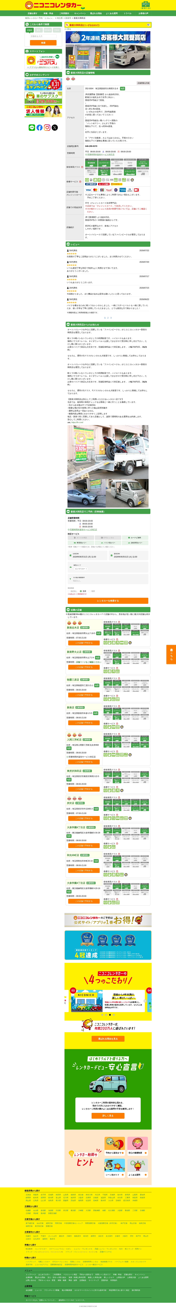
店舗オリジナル (106, 1252)
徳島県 (50, 1200)
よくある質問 (112, 13)
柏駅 (104, 1210)
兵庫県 (88, 1198)
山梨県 (135, 1195)
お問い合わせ (31, 1280)
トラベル (127, 13)
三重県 (127, 1198)
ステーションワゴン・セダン (60, 1249)
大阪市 (125, 1236)
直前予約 (29, 1265)
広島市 (28, 1239)
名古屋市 (109, 1236)
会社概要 (29, 1290)
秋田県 (58, 1195)
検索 (43, 43)
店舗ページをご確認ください (88, 662)
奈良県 (120, 1198)
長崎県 (95, 1200)
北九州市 (36, 1239)
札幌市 (28, 1236)
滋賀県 (103, 1198)
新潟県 (50, 1198)
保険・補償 (62, 1280)
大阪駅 (120, 1210)
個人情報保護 (67, 1290)
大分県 (110, 1200)
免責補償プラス (106, 1262)
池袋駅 (50, 1210)
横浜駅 (73, 1210)
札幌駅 (28, 1210)
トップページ (31, 1274)
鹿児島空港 (39, 1226)
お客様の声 (143, 13)
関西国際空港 (90, 1223)
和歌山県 (111, 1198)
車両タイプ (77, 565)
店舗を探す (32, 13)
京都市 (117, 1236)
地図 (122, 89)
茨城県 (112, 1195)
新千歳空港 (30, 1223)
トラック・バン (44, 1252)
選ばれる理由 (96, 13)
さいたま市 (52, 1236)
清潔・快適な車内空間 (77, 1277)
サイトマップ (94, 1280)
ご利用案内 (64, 13)
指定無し (74, 591)
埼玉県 (60, 18)
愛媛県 (65, 1200)
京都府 (95, 1198)
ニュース (38, 1290)
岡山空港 (133, 1223)
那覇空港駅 (52, 1213)
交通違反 (82, 1280)
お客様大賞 (131, 1277)
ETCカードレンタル (60, 1262)
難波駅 (127, 1210)
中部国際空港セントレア (73, 1223)
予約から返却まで (86, 1274)
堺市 (131, 1236)
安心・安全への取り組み (57, 1277)
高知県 (73, 1200)
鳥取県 (135, 1198)
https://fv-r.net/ (77, 422)
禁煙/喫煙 (71, 588)
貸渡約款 (104, 1280)
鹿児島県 (126, 1200)
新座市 (68, 18)
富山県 (58, 1198)
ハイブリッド (31, 1262)
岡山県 (28, 1200)
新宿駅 (43, 1210)
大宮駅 (88, 1210)
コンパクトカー (41, 1249)
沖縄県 (135, 1200)
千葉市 (43, 1236)
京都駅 (142, 1210)
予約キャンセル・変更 (46, 1280)
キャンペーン (80, 13)
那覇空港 (49, 1226)
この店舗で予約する (84, 643)
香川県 (58, 1200)
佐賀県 (88, 1200)
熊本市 (52, 1239)
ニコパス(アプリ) (41, 1265)
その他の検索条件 (79, 577)
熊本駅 (43, 1213)
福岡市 (45, 1239)
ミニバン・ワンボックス (83, 1249)
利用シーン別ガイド (103, 1274)
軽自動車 (29, 1249)
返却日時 (117, 554)
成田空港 (49, 1223)
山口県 (43, 1200)
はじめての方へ (44, 1274)
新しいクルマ (109, 1277)
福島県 (73, 1195)
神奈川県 (89, 1195)
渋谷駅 (58, 1210)
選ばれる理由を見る (108, 1039)
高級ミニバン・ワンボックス (106, 1249)
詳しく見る (108, 1115)
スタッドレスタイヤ (138, 1262)
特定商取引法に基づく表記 (119, 1290)
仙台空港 (40, 1223)
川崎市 (69, 1236)
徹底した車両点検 (94, 1277)
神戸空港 (124, 1223)
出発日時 (76, 554)
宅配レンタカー (44, 1262)
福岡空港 (29, 1226)
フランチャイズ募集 (51, 1290)
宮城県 (50, 1195)
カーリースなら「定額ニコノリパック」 (41, 1300)
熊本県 (103, 1200)
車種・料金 (48, 13)
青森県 (35, 1195)
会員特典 (29, 1277)
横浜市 (61, 1236)
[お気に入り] (149, 25)
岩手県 (43, 1195)
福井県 (73, 1198)
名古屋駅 (111, 1210)
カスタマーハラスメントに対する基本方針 (90, 1290)
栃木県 (120, 1195)
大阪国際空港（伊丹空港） (108, 1223)
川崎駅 (80, 1210)
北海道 (28, 1195)
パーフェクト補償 (121, 1262)
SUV (121, 1249)
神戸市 (138, 1236)
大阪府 (80, 1198)
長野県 (43, 1198)
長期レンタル (75, 1262)
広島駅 (28, 1213)
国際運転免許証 (56, 1265)
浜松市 (100, 1236)
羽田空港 (58, 1223)
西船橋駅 (96, 1210)
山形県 (65, 1195)
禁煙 (84, 591)
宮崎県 (118, 1200)
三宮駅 (135, 1210)
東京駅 (65, 1210)
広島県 (35, 1200)
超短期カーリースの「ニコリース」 (72, 1300)
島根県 (142, 1198)
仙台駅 (35, 1210)
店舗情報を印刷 (143, 83)
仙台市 (35, 1236)
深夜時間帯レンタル (90, 1262)
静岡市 (93, 1236)
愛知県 (142, 1195)
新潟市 (85, 1236)
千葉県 (105, 1195)
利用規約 (113, 1280)
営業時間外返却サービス (74, 1265)
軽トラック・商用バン (133, 1249)
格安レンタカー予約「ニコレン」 (39, 18)
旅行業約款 (136, 1290)
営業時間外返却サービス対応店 (100, 155)
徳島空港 (142, 1223)
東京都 (80, 1195)
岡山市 (145, 1236)
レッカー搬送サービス (94, 1265)
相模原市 (77, 1236)
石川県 (65, 1198)
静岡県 (28, 1198)
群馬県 (127, 1195)
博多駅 (35, 1213)
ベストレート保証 (70, 1274)
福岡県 (80, 1200)
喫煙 (93, 591)
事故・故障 (73, 1280)
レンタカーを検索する (108, 601)
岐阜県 (35, 1198)
